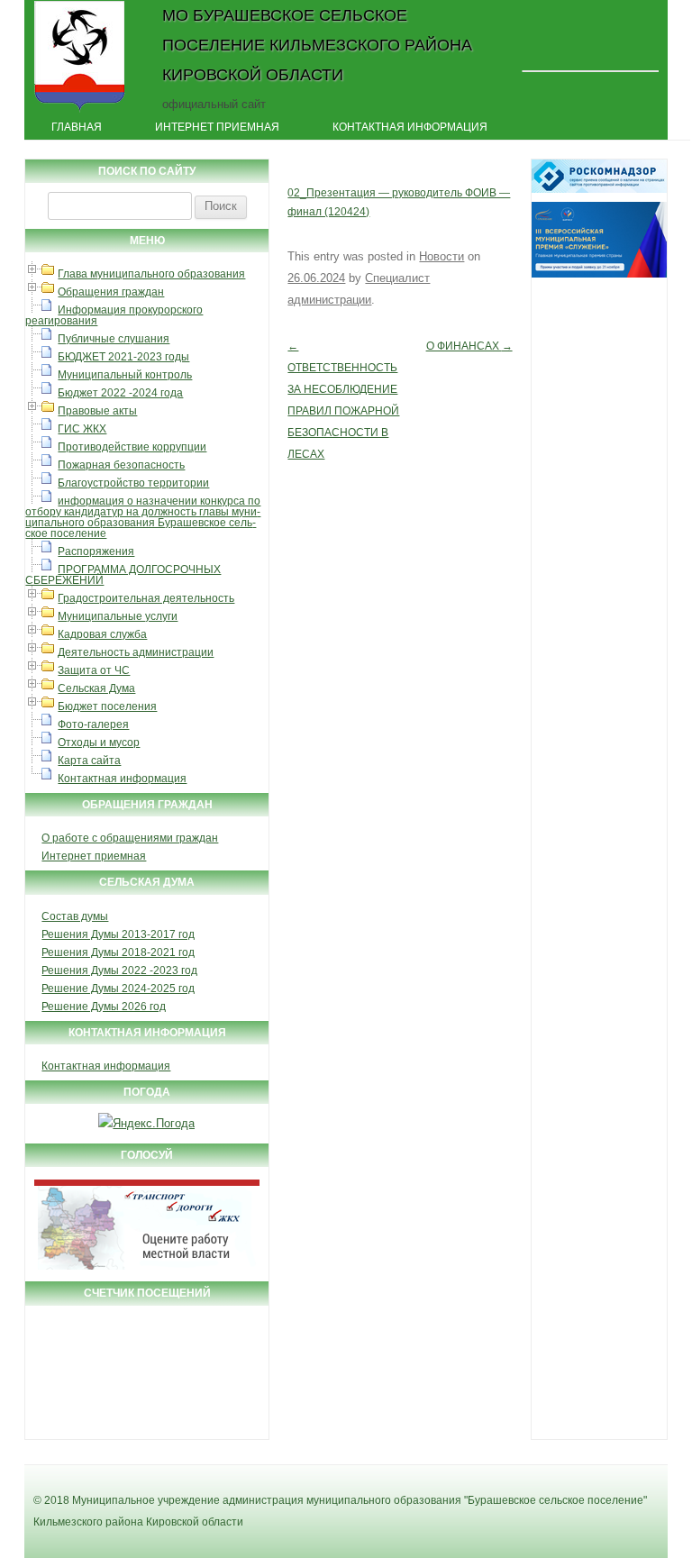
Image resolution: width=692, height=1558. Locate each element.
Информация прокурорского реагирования (114, 315)
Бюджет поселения (107, 706)
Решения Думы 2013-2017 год (118, 934)
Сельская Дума (96, 688)
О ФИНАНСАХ (469, 346)
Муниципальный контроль (125, 375)
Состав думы (74, 916)
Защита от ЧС (94, 670)
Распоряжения (96, 551)
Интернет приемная (217, 127)
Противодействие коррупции (132, 447)
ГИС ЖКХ (82, 429)
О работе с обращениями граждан (129, 838)
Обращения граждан (111, 292)
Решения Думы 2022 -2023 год (119, 970)
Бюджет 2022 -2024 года (120, 393)
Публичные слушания (113, 339)
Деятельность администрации (136, 652)
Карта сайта (89, 760)
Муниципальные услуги (118, 616)
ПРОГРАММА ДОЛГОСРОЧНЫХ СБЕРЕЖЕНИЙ (123, 575)
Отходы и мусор (99, 742)
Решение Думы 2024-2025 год (118, 988)
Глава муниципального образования (151, 274)
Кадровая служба (102, 634)
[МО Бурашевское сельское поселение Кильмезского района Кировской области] (79, 111)
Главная (76, 127)
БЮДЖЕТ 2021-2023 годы (123, 357)
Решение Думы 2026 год (103, 1006)
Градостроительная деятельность (146, 598)
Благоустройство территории (133, 483)
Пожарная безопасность (121, 465)
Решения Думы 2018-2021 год (118, 952)
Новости (441, 256)
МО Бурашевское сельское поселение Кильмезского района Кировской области (317, 45)
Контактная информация (409, 127)
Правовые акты (97, 411)
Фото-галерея (93, 724)
